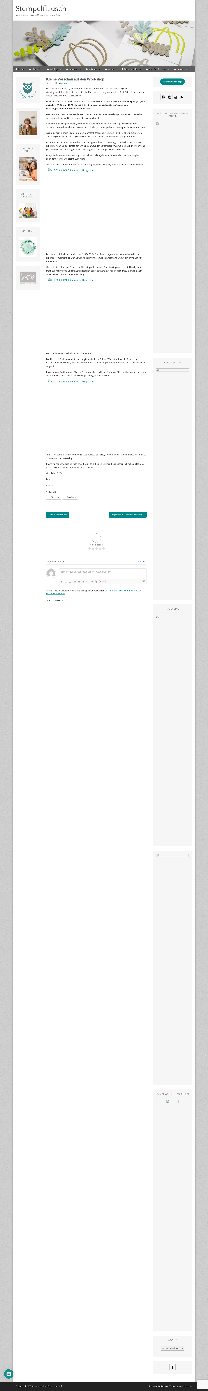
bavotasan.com (185, 1386)
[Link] (96, 581)
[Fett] (62, 581)
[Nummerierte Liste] (79, 581)
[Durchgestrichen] (74, 581)
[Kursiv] (66, 581)
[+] (104, 581)
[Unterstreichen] (70, 581)
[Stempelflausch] (104, 33)
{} (100, 581)
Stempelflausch (41, 9)
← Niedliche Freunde (57, 514)
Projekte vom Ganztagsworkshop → (128, 514)
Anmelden (141, 561)
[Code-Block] (92, 581)
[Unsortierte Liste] (83, 581)
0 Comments (66, 83)
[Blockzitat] (87, 581)
